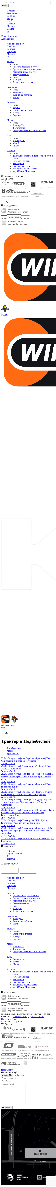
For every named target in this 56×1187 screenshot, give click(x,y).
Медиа (10, 18)
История (11, 23)
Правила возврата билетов (26, 66)
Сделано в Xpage (9, 1019)
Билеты (10, 61)
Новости (11, 10)
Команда (11, 16)
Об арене (11, 51)
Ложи (15, 77)
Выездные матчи (21, 74)
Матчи (16, 97)
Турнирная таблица (22, 95)
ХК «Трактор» (14, 748)
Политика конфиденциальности (28, 1016)
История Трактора (21, 161)
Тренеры (17, 112)
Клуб (9, 21)
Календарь (18, 92)
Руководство (19, 140)
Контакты (12, 49)
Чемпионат (12, 13)
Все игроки (18, 163)
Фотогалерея (19, 128)
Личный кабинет (15, 44)
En (8, 31)
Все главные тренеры (23, 166)
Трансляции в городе (23, 82)
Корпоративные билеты (24, 72)
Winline (10, 29)
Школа (16, 145)
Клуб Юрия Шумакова (24, 171)
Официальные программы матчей (29, 130)
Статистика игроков (22, 110)
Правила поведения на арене (27, 69)
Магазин (11, 26)
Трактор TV (18, 125)
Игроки (16, 107)
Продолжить (7, 1070)
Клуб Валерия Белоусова (25, 168)
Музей (16, 143)
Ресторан (17, 79)
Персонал (17, 115)
